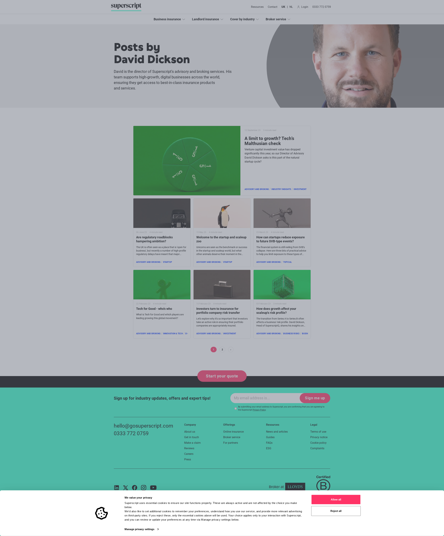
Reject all (335, 510)
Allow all (336, 499)
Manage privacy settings (139, 529)
